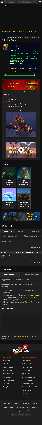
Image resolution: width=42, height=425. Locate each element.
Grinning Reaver (8, 256)
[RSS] (29, 414)
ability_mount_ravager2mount (21, 104)
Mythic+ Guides (7, 370)
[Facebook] (22, 414)
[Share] (40, 2)
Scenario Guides (27, 384)
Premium (34, 407)
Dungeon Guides (27, 367)
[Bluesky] (19, 414)
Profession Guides (8, 374)
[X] (15, 414)
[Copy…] (32, 247)
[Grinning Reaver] (3, 256)
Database (7, 31)
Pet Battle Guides (28, 380)
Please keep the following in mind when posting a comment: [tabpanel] (20, 311)
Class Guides (6, 360)
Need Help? (8, 403)
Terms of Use (27, 411)
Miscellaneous (21, 31)
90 (23, 62)
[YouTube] (26, 414)
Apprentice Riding (20, 63)
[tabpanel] (21, 255)
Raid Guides (6, 377)
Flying (36, 31)
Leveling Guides (8, 367)
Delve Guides (7, 364)
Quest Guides (26, 374)
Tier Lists (5, 384)
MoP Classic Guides (29, 357)
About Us (26, 403)
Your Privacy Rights (11, 407)
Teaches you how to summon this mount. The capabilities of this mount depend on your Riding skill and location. (24, 53)
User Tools (17, 403)
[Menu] (2, 2)
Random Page (24, 407)
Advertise (34, 403)
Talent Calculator (8, 380)
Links (28, 37)
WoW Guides (7, 357)
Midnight (5, 387)
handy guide (34, 295)
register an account (26, 336)
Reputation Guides (28, 377)
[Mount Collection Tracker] (21, 216)
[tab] (7, 231)
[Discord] (12, 414)
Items (13, 31)
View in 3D (35, 37)
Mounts (30, 31)
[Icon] (5, 47)
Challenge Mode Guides (30, 387)
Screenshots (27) (21, 110)
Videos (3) (21, 140)
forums (28, 302)
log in (18, 336)
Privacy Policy (15, 411)
